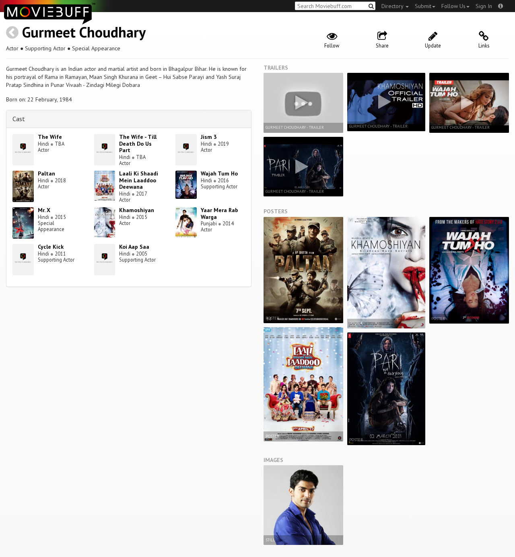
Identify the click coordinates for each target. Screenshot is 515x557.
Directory (393, 6)
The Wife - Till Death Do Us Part (138, 143)
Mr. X (44, 210)
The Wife (50, 136)
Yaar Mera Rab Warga (219, 213)
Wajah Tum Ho (219, 173)
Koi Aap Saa (134, 246)
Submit (423, 6)
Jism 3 (209, 136)
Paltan (46, 173)
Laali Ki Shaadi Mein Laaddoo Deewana (138, 180)
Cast (18, 119)
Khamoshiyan (136, 210)
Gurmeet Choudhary (84, 32)
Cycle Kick (51, 246)
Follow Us (453, 6)
